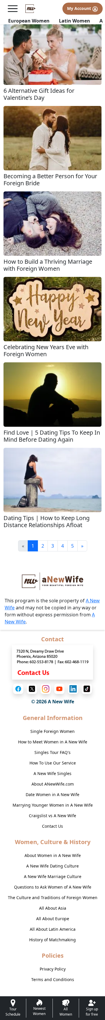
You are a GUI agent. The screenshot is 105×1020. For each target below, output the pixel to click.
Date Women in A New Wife (52, 794)
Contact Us (52, 826)
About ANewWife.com (53, 784)
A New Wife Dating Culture (52, 866)
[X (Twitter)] (32, 689)
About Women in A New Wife (52, 855)
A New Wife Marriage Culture (52, 876)
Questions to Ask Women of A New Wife (52, 887)
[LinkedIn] (73, 689)
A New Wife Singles (52, 773)
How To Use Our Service (52, 763)
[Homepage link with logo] (52, 581)
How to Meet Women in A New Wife (52, 742)
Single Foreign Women (52, 731)
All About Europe (52, 918)
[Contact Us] (52, 662)
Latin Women (74, 21)
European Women (29, 21)
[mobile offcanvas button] (12, 8)
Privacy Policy (53, 969)
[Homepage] (30, 8)
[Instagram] (46, 689)
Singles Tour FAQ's (52, 752)
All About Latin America (53, 929)
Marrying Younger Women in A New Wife (53, 805)
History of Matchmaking (52, 939)
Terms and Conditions (52, 979)
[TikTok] (87, 689)
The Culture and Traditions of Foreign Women (52, 897)
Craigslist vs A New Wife (52, 815)
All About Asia (52, 908)
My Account (79, 8)
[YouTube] (59, 689)
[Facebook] (18, 689)
